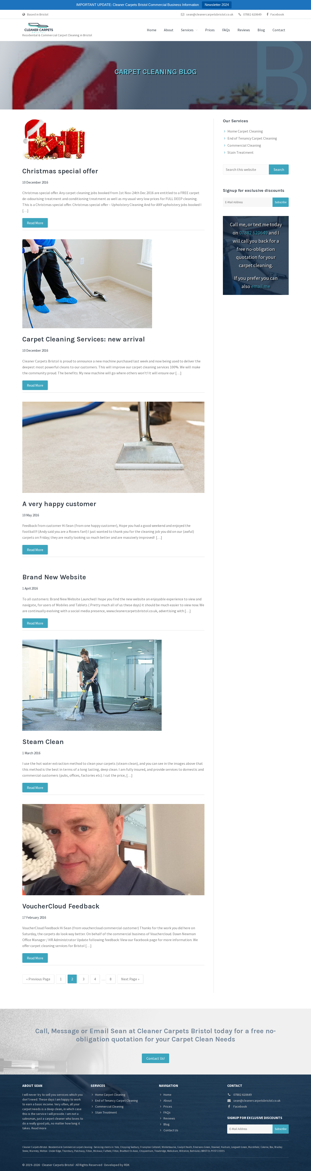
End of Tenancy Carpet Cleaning (252, 138)
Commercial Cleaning (244, 145)
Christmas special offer (60, 171)
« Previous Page (38, 980)
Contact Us (170, 1130)
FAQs (167, 1112)
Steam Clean (43, 742)
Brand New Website (54, 577)
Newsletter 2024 (217, 5)
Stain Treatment (240, 152)
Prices (167, 1106)
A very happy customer (59, 504)
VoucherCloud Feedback (60, 906)
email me (260, 286)
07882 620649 (251, 14)
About (167, 1100)
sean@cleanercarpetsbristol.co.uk (209, 14)
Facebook (277, 14)
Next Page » (130, 980)
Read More (35, 223)
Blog (166, 1124)
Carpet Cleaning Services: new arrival (83, 339)
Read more (38, 1128)
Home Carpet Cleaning (245, 131)
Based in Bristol (37, 14)
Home (167, 1095)
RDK (127, 1165)
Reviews (169, 1118)
